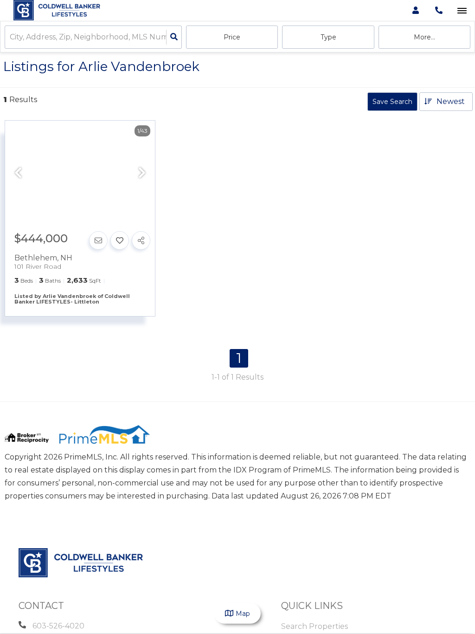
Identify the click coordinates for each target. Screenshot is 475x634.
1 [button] (239, 358)
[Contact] (98, 240)
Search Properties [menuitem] (314, 626)
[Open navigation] (461, 10)
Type (328, 37)
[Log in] (415, 10)
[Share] (141, 240)
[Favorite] (119, 240)
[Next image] (142, 173)
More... (424, 37)
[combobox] (11, 37)
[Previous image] (18, 173)
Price (232, 37)
